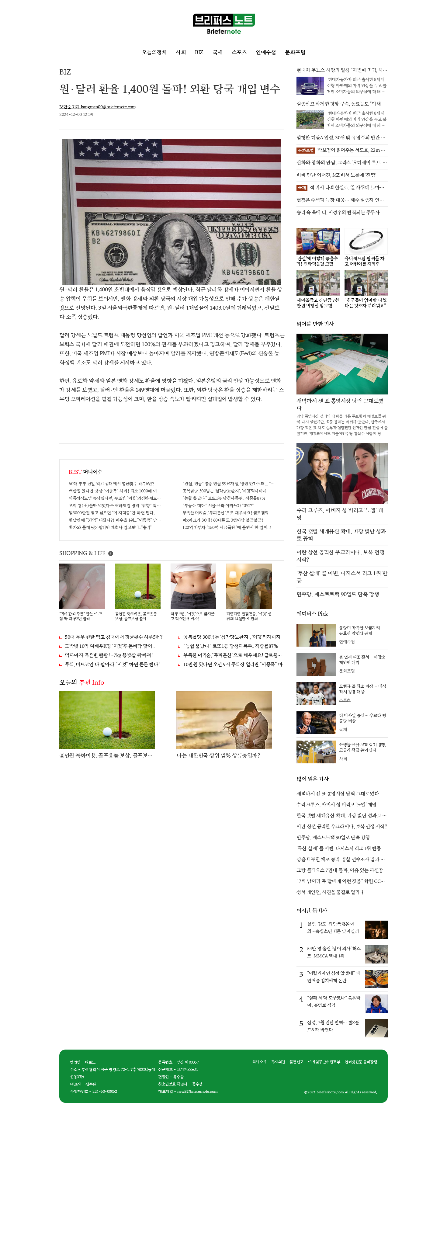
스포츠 (239, 52)
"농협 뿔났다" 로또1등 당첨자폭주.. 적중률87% (223, 498)
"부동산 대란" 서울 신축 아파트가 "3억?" (218, 505)
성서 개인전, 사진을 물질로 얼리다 (330, 892)
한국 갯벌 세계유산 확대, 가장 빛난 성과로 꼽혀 (341, 816)
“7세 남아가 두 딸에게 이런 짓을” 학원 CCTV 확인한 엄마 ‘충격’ (341, 882)
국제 (218, 52)
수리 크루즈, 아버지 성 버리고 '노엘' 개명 (336, 805)
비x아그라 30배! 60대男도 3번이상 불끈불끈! (222, 520)
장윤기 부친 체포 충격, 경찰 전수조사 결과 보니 (340, 860)
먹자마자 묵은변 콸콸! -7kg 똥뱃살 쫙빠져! (109, 655)
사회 (180, 52)
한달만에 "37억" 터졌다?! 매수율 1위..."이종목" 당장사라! (115, 520)
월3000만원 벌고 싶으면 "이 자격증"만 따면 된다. (111, 513)
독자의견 (278, 1062)
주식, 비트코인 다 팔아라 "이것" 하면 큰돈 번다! (112, 665)
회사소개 (259, 1062)
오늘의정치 (154, 52)
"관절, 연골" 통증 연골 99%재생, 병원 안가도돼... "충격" (228, 483)
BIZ (199, 52)
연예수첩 (266, 52)
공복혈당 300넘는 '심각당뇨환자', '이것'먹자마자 (224, 491)
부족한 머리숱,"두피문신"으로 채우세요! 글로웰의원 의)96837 (228, 513)
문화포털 (295, 52)
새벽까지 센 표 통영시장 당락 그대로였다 (337, 794)
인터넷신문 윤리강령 (361, 1062)
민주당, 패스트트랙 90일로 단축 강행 (333, 838)
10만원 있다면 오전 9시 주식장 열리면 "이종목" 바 (232, 665)
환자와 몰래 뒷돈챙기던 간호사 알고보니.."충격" (110, 527)
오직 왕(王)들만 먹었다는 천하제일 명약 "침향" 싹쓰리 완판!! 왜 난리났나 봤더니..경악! (115, 505)
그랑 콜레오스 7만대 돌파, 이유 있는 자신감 (339, 870)
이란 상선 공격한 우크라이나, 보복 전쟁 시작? (341, 827)
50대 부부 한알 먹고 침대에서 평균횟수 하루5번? (111, 483)
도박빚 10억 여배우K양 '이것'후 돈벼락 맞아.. (109, 646)
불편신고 (296, 1062)
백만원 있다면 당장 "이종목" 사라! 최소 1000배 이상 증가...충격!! (115, 491)
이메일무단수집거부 (324, 1062)
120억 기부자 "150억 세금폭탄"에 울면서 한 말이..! (226, 527)
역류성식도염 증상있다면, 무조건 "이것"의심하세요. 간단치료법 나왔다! (115, 498)
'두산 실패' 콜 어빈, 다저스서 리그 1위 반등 (338, 849)
